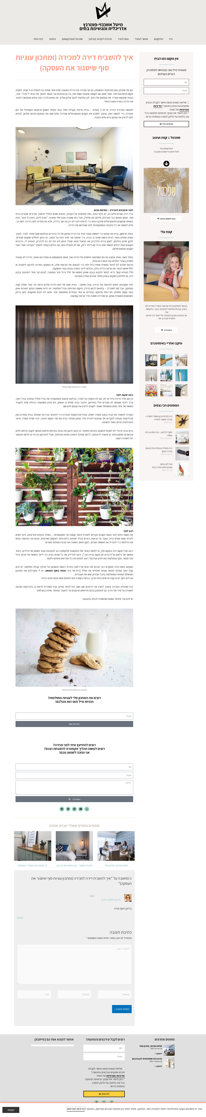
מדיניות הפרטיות (115, 1075)
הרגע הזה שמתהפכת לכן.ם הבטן (147, 1058)
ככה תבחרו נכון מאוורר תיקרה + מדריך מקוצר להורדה (158, 418)
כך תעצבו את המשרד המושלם (32, 865)
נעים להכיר (123, 39)
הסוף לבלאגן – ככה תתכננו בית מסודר (158, 434)
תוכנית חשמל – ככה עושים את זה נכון (74, 865)
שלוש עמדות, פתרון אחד (116, 865)
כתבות (52, 39)
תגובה (20, 917)
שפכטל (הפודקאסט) (72, 39)
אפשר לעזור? (141, 39)
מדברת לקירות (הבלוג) (100, 39)
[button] (86, 809)
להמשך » (158, 1053)
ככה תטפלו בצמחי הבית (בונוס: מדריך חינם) (158, 450)
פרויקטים (158, 39)
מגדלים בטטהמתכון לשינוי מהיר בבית (162, 466)
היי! (171, 39)
